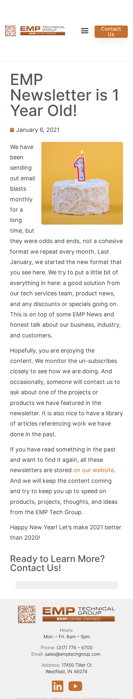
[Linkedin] (57, 686)
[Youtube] (75, 686)
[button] (85, 31)
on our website (93, 470)
